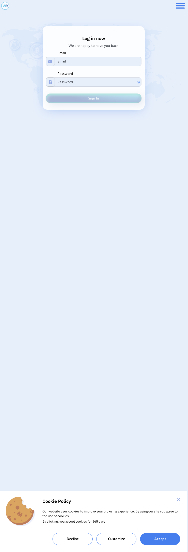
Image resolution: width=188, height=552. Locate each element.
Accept (160, 538)
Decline (73, 538)
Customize (116, 538)
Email (62, 53)
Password (65, 73)
